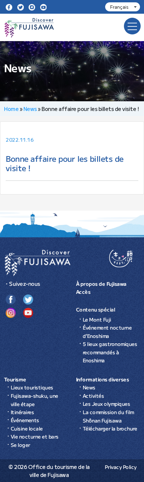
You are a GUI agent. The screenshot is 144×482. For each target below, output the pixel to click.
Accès (83, 291)
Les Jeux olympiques (106, 403)
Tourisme (15, 379)
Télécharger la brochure (110, 428)
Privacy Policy (121, 466)
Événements (25, 420)
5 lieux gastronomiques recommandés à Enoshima (110, 352)
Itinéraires (22, 411)
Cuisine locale (27, 428)
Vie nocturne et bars (35, 436)
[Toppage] (37, 262)
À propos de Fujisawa (101, 283)
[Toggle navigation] (132, 26)
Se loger (20, 444)
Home (11, 109)
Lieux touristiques (32, 387)
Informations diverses (102, 379)
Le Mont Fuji (97, 319)
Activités (93, 395)
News (30, 109)
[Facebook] (9, 6)
